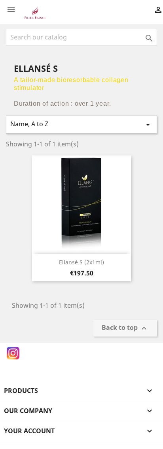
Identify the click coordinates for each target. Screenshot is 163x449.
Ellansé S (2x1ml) (81, 262)
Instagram (13, 353)
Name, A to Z (81, 124)
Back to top (125, 328)
